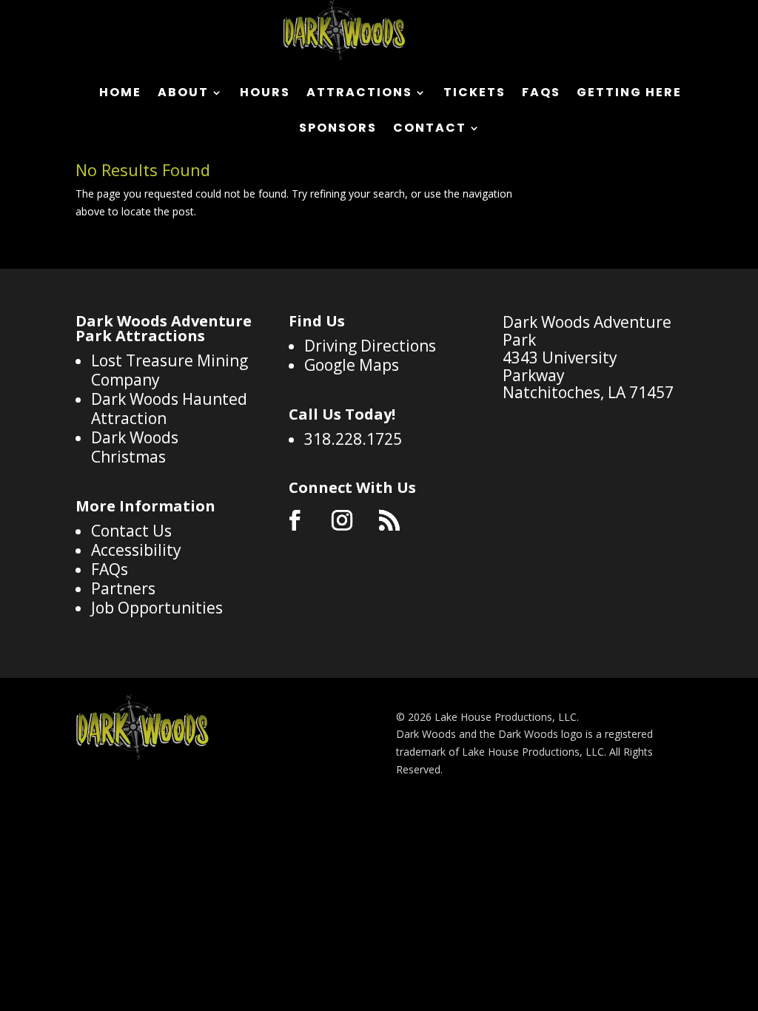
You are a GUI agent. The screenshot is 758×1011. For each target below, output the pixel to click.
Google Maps (351, 365)
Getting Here (629, 94)
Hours (265, 94)
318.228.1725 (353, 439)
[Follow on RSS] (389, 520)
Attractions (359, 94)
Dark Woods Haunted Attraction (169, 409)
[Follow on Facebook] (294, 520)
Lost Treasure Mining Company (169, 370)
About (183, 94)
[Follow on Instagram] (342, 520)
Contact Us (131, 530)
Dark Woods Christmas (134, 447)
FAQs (541, 94)
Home (120, 94)
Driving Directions (370, 345)
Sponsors (338, 129)
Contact (429, 129)
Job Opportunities (157, 607)
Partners (123, 588)
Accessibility (136, 550)
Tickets (474, 94)
